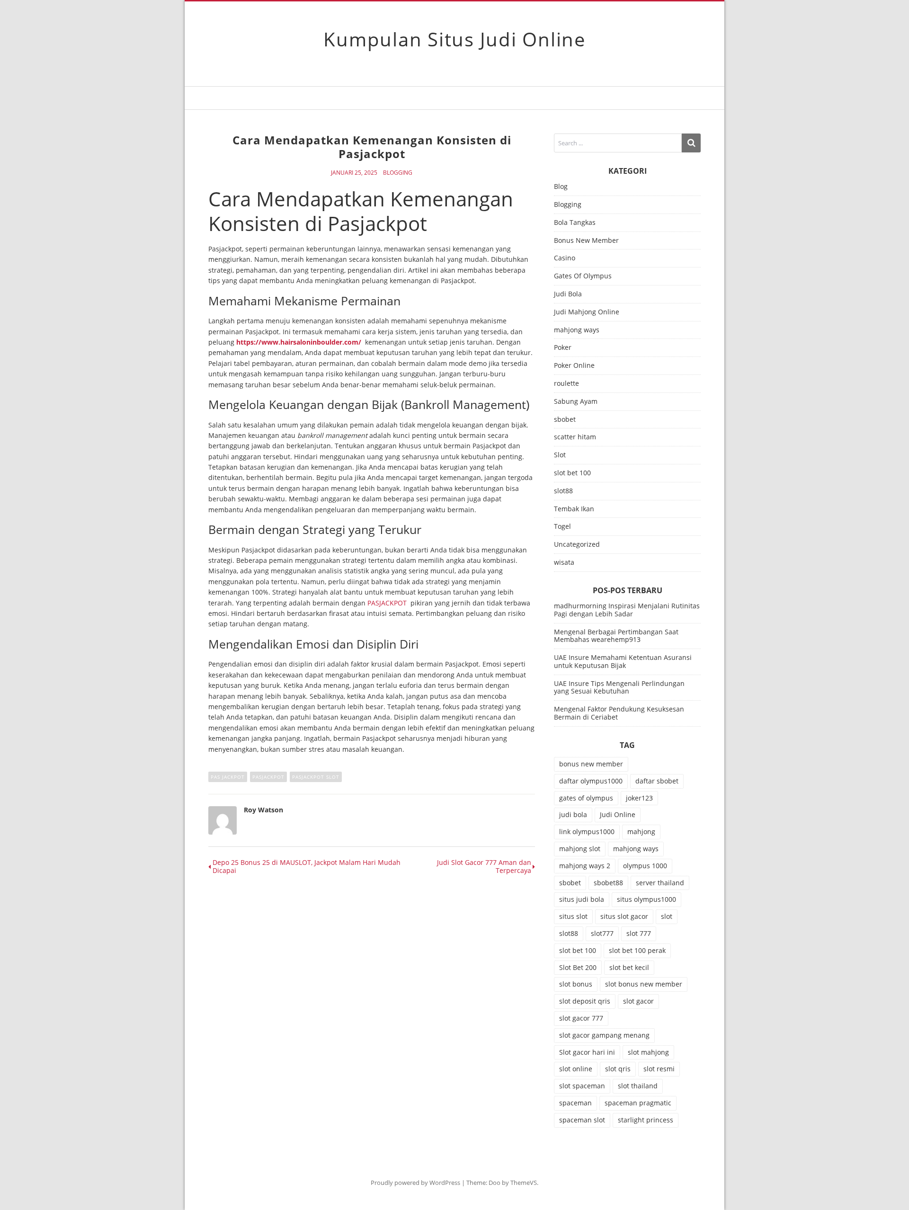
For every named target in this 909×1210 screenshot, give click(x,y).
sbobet (565, 420)
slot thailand (638, 1085)
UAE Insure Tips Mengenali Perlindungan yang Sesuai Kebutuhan (619, 687)
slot (666, 916)
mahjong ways (576, 330)
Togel (562, 527)
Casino (564, 258)
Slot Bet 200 (578, 967)
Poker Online (574, 366)
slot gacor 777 (581, 1018)
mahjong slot (579, 848)
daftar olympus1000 (591, 780)
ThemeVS (523, 1182)
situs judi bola (581, 899)
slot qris (618, 1068)
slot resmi (659, 1068)
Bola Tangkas (575, 223)
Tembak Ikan (574, 509)
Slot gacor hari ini (587, 1052)
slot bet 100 (572, 473)
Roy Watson (263, 809)
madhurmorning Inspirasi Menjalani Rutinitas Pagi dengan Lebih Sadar (627, 609)
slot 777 (638, 933)
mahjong (641, 831)
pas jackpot (228, 777)
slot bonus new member (643, 983)
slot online (575, 1068)
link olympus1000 (587, 831)
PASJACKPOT (387, 602)
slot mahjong (648, 1052)
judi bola (573, 814)
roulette (566, 384)
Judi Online (617, 814)
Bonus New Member (586, 241)
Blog (561, 187)
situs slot (573, 916)
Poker (562, 348)
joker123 (639, 797)
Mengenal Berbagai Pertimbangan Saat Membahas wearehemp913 (616, 635)
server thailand (660, 882)
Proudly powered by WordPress (415, 1182)
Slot (560, 455)
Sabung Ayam (575, 402)
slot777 (602, 933)
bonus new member (591, 763)
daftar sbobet (656, 780)
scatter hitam (575, 437)
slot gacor (638, 1000)
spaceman (575, 1102)
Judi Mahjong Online (586, 312)
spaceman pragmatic (638, 1102)
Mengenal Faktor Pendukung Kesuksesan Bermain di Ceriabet (619, 712)
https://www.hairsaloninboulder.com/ (298, 342)
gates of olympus (586, 797)
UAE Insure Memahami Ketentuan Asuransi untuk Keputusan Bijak (623, 661)
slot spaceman (582, 1085)
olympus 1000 (645, 865)
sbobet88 (608, 882)
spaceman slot (582, 1119)
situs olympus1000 (646, 899)
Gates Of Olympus (583, 276)
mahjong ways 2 (584, 865)
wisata (564, 563)
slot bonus (575, 983)
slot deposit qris (584, 1000)
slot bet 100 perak (637, 950)
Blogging (397, 172)
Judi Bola (568, 294)
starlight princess (645, 1119)
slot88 (563, 491)
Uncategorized (577, 545)
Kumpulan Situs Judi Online (454, 39)
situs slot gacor (624, 916)
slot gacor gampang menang (604, 1035)
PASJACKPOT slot (315, 777)
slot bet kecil (629, 967)
